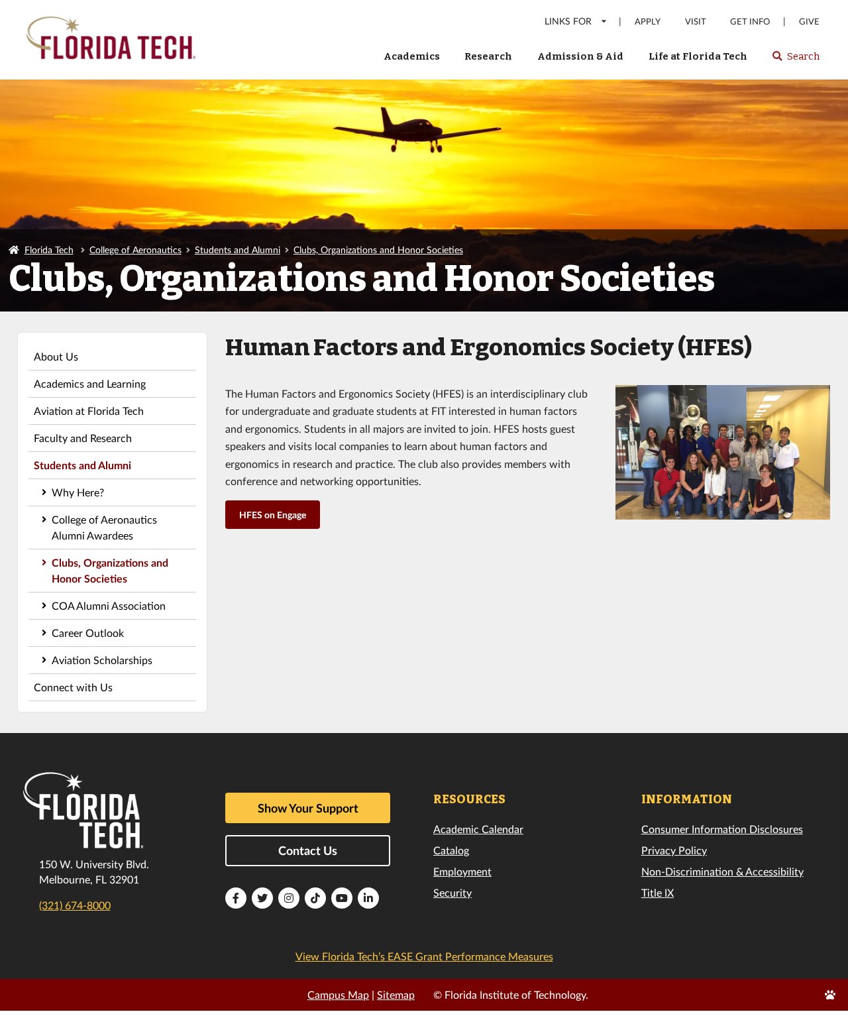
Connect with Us (73, 687)
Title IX (657, 892)
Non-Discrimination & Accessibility (722, 871)
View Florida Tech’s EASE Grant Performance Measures (424, 956)
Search (795, 60)
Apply (648, 22)
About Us (56, 356)
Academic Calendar (478, 828)
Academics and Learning (90, 383)
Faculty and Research (83, 437)
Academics (412, 56)
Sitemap (396, 994)
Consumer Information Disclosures (722, 828)
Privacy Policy (674, 850)
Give (809, 22)
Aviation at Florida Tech (89, 410)
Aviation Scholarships (102, 659)
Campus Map (338, 994)
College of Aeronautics (135, 249)
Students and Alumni (237, 249)
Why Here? (78, 492)
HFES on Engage (272, 514)
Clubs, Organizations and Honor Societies (378, 249)
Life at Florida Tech (698, 56)
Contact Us (307, 850)
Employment (462, 871)
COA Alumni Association (109, 605)
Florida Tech (49, 249)
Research (488, 56)
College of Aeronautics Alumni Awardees (104, 527)
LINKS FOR (568, 21)
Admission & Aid (580, 56)
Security (452, 892)
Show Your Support (308, 808)
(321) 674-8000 (75, 905)
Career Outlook (88, 632)
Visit (695, 22)
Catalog (451, 850)
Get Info (750, 22)
